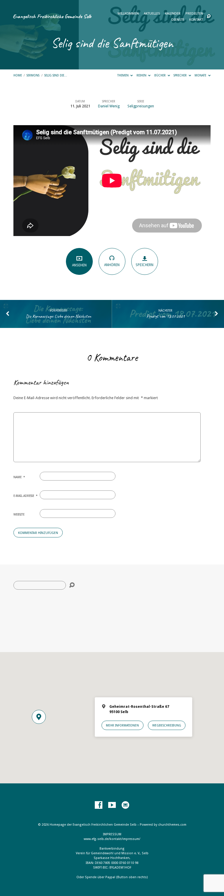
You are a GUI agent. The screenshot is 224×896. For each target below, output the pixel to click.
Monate (201, 75)
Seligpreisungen (140, 106)
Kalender (173, 13)
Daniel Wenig (109, 106)
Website (18, 514)
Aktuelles (152, 13)
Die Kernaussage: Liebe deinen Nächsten (58, 316)
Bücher (160, 75)
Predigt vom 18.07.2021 (165, 316)
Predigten (194, 13)
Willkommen (128, 13)
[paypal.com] (125, 805)
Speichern (144, 265)
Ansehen (79, 265)
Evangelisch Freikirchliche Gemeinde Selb (52, 16)
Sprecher (181, 75)
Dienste (178, 20)
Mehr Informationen (122, 725)
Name (19, 477)
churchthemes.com (172, 825)
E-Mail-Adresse (25, 495)
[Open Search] (209, 16)
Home (17, 75)
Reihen (141, 75)
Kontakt (196, 20)
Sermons (33, 75)
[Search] (72, 585)
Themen (123, 75)
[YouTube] (112, 805)
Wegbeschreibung (166, 725)
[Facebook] (98, 805)
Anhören (112, 265)
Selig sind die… (55, 75)
